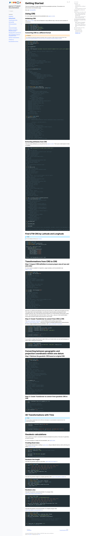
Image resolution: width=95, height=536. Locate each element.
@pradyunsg (35, 534)
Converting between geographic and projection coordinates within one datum (80, 20)
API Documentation (12, 24)
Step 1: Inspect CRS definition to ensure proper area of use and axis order (80, 14)
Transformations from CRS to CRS (80, 12)
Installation (11, 16)
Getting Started (12, 18)
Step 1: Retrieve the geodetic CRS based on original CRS (80, 23)
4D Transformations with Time (79, 27)
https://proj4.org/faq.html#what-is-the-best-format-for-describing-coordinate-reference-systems (44, 38)
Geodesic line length (78, 31)
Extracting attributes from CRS (80, 8)
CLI (9, 26)
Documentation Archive (13, 41)
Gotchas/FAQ (11, 22)
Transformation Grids (13, 20)
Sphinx (30, 534)
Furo (39, 534)
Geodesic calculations (78, 29)
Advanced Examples (13, 27)
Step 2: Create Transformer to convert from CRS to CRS (80, 17)
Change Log (11, 39)
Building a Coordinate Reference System (13, 30)
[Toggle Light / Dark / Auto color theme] (69, 2)
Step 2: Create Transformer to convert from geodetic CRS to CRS (80, 25)
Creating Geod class (78, 30)
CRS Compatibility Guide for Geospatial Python (14, 35)
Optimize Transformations (14, 37)
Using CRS (76, 3)
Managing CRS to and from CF (15, 32)
